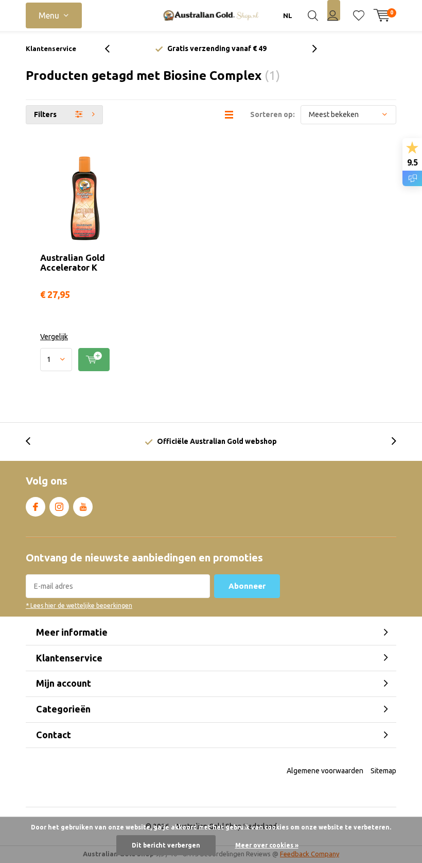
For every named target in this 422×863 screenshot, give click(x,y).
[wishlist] (358, 15)
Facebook (35, 507)
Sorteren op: (272, 114)
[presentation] (112, 49)
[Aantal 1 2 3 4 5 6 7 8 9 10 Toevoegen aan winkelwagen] (85, 359)
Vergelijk (54, 337)
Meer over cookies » (266, 845)
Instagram (59, 507)
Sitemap (383, 771)
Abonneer (247, 586)
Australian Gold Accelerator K (72, 262)
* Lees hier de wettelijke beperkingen (79, 605)
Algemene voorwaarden (325, 771)
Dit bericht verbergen (166, 845)
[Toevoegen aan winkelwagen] (94, 359)
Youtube (83, 507)
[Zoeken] (313, 15)
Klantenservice (51, 48)
